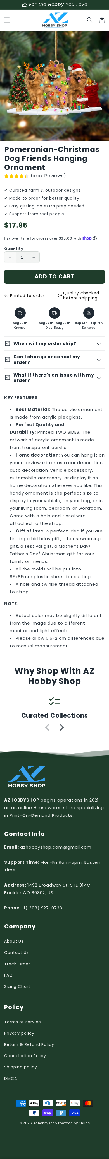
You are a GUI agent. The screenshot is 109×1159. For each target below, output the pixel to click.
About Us (13, 941)
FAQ (8, 975)
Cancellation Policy (25, 1056)
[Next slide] (61, 727)
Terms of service (22, 1022)
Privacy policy (19, 1033)
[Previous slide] (48, 727)
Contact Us (16, 952)
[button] (7, 20)
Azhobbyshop (45, 1123)
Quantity (13, 248)
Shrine (84, 1123)
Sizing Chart (17, 986)
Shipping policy (20, 1067)
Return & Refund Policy (29, 1044)
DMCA (10, 1078)
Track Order (17, 964)
